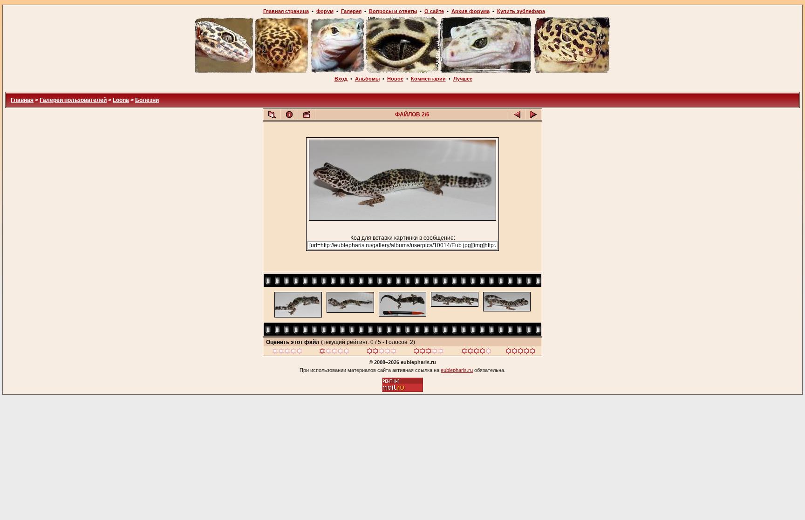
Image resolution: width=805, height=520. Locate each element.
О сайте (434, 11)
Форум (325, 11)
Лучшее (462, 78)
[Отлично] (476, 352)
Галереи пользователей (73, 100)
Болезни (147, 100)
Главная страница (286, 11)
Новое (395, 78)
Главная (22, 100)
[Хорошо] (429, 352)
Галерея (351, 11)
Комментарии (428, 78)
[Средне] (382, 352)
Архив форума (470, 11)
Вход (341, 78)
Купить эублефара (521, 11)
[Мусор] (287, 352)
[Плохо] (334, 352)
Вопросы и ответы (393, 11)
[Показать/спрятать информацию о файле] (289, 114)
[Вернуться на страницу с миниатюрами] (272, 114)
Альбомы (367, 78)
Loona (121, 100)
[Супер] (520, 352)
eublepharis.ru (457, 370)
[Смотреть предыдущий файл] (517, 114)
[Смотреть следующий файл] (533, 114)
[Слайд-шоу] (306, 114)
